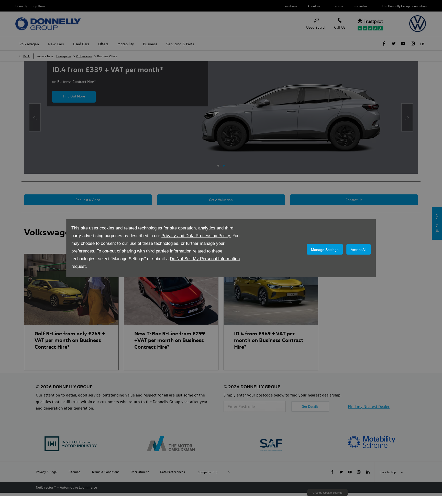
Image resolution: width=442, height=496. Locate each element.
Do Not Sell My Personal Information (205, 258)
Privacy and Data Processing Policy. (196, 235)
